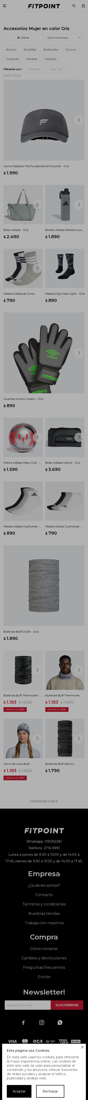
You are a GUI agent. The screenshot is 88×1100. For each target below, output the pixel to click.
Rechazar (50, 1091)
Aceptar (19, 1091)
